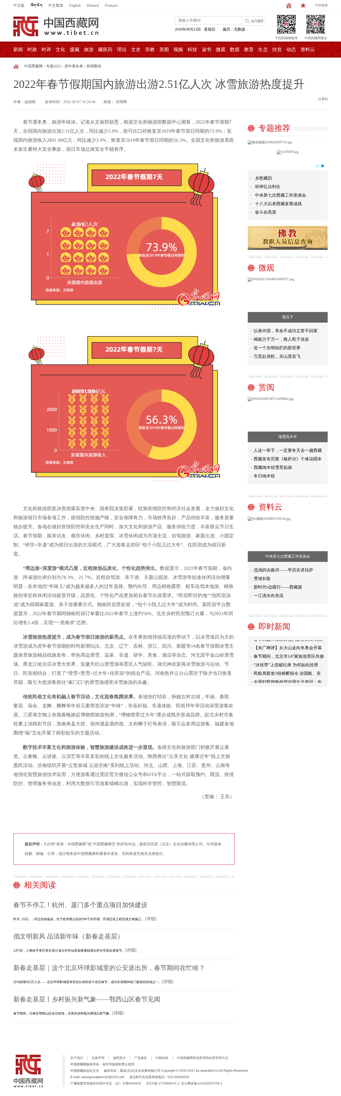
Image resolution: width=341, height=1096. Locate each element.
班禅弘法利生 (268, 186)
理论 (122, 49)
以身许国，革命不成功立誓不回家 (286, 330)
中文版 (19, 5)
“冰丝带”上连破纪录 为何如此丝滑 (286, 659)
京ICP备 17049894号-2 (163, 1083)
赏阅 (266, 387)
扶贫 (277, 49)
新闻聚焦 (94, 66)
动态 (291, 49)
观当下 (287, 317)
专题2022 (53, 66)
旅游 (89, 49)
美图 (164, 49)
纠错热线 (162, 1058)
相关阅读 (40, 884)
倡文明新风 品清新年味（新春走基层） (68, 936)
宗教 (150, 49)
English (75, 5)
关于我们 (76, 1058)
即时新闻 (274, 626)
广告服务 (140, 1058)
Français (111, 5)
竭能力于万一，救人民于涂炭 (281, 339)
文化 (60, 49)
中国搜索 (321, 5)
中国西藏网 (33, 66)
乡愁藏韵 (263, 178)
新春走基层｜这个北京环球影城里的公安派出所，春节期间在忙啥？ (109, 967)
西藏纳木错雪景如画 (273, 467)
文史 (136, 49)
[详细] (150, 918)
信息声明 (98, 1058)
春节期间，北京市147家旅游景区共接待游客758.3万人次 (289, 651)
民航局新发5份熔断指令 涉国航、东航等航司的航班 (287, 668)
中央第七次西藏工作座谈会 (280, 195)
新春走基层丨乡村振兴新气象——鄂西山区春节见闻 (86, 999)
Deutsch (93, 5)
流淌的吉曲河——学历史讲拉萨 (283, 570)
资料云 (308, 49)
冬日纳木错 (264, 476)
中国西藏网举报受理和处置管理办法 (202, 1058)
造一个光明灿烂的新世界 (277, 348)
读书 (206, 49)
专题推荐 (274, 128)
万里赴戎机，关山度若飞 (277, 356)
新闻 (18, 49)
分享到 (323, 99)
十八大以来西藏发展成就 (278, 203)
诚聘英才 (119, 1058)
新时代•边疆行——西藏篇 (278, 587)
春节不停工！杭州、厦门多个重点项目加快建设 (80, 905)
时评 (46, 49)
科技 (192, 49)
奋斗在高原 (265, 212)
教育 (249, 49)
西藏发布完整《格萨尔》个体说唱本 (288, 459)
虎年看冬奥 (73, 66)
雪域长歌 (262, 578)
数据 (234, 49)
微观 (220, 49)
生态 (263, 49)
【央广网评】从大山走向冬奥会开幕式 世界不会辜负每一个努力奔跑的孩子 (288, 643)
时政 (32, 49)
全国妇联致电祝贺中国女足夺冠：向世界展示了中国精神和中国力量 (288, 677)
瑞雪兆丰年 (287, 437)
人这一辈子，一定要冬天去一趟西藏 (288, 450)
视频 (178, 49)
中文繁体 (55, 5)
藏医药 (105, 49)
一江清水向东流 (268, 595)
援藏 (74, 49)
